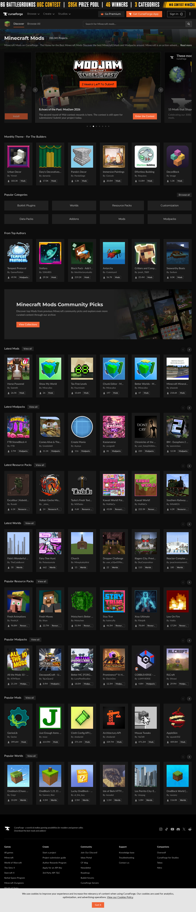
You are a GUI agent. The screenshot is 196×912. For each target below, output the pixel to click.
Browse (31, 13)
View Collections (28, 324)
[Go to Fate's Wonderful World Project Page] (18, 550)
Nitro (159, 868)
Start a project (49, 853)
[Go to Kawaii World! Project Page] (146, 492)
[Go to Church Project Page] (82, 550)
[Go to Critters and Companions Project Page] (146, 260)
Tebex (159, 863)
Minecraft (8, 858)
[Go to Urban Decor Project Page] (18, 164)
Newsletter (86, 868)
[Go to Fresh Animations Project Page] (18, 608)
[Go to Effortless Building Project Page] (146, 164)
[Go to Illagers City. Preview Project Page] (146, 550)
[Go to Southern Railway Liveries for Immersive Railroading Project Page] (178, 492)
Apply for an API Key (52, 868)
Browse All (33, 23)
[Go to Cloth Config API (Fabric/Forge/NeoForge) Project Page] (82, 725)
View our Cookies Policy (120, 897)
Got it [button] (98, 905)
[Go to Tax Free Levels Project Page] (82, 376)
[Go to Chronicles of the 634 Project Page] (146, 434)
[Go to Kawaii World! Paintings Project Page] (114, 492)
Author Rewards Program (54, 863)
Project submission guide (54, 858)
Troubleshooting (126, 858)
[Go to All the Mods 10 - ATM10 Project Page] (18, 666)
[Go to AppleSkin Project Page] (178, 725)
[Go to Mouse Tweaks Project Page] (146, 725)
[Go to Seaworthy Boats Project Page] (178, 260)
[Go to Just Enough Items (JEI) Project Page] (50, 725)
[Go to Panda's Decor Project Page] (82, 164)
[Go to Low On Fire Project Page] (178, 608)
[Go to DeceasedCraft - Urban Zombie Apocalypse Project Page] (50, 666)
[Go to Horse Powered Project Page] (18, 376)
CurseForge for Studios (168, 858)
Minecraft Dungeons (14, 883)
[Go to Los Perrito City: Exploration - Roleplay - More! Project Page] (146, 783)
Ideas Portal (86, 858)
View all (28, 348)
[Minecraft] (7, 24)
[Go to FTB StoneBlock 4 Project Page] (18, 434)
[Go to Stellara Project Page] (50, 260)
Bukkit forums (87, 878)
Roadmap (85, 873)
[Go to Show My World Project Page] (50, 376)
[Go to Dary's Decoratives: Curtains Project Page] (50, 164)
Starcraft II (9, 873)
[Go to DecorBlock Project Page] (178, 164)
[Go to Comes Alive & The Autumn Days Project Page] (50, 434)
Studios (63, 13)
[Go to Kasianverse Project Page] (114, 434)
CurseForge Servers (90, 883)
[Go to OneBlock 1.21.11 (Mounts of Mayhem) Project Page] (50, 783)
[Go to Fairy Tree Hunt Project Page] (50, 550)
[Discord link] (178, 829)
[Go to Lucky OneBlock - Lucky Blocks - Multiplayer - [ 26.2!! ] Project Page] (82, 783)
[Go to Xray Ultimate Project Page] (146, 608)
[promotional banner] (98, 4)
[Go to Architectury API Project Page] (114, 725)
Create (47, 13)
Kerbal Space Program (14, 878)
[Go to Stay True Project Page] (114, 608)
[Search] (189, 24)
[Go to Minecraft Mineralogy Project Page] (178, 376)
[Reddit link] (190, 829)
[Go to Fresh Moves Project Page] (50, 608)
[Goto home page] (13, 14)
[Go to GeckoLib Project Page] (18, 725)
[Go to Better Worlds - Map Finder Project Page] (146, 376)
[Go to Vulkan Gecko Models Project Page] (50, 492)
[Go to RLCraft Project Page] (178, 666)
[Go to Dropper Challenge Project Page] (114, 550)
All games (8, 853)
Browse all (184, 195)
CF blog (84, 863)
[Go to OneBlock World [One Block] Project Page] (178, 783)
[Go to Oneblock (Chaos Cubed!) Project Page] (18, 783)
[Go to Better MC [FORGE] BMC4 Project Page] (82, 666)
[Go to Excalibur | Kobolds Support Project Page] (18, 492)
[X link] (184, 829)
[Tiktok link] (166, 829)
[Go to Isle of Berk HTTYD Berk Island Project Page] (114, 783)
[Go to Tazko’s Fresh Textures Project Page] (82, 492)
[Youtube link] (172, 829)
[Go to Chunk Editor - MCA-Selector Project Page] (114, 376)
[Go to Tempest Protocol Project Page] (18, 260)
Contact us (124, 863)
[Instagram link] (161, 829)
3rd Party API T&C (51, 873)
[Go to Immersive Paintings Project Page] (114, 164)
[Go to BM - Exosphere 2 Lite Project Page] (178, 434)
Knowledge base (126, 853)
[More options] (190, 14)
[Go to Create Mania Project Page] (82, 434)
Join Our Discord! (89, 853)
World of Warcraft (13, 863)
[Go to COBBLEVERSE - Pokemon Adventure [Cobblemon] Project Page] (146, 666)
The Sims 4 (9, 868)
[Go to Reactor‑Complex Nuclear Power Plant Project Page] (178, 550)
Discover (18, 23)
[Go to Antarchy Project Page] (114, 260)
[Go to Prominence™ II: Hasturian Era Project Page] (114, 666)
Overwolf (161, 853)
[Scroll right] (189, 349)
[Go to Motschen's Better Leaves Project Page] (82, 608)
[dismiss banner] (191, 4)
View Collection (136, 116)
